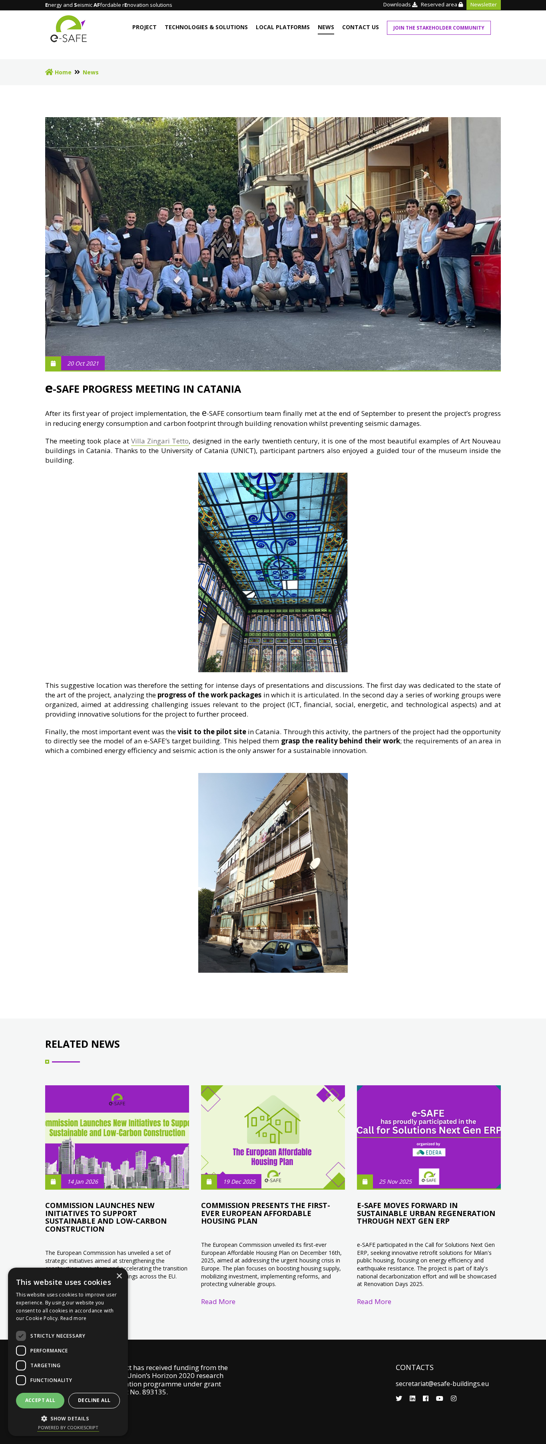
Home (62, 72)
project (144, 27)
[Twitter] (400, 1398)
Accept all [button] (40, 1400)
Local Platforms (283, 27)
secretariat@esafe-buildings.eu (442, 1383)
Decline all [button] (94, 1400)
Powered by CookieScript (68, 1427)
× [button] (119, 1276)
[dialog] (68, 1352)
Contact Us (360, 27)
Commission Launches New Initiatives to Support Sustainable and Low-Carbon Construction (106, 1217)
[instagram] (453, 1398)
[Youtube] (440, 1398)
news (326, 27)
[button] (68, 1418)
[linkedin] (413, 1398)
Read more (73, 1318)
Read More (218, 1301)
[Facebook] (426, 1398)
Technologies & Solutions (206, 27)
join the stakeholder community (438, 27)
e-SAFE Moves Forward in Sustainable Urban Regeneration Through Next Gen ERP (426, 1213)
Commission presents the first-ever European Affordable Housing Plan (265, 1213)
